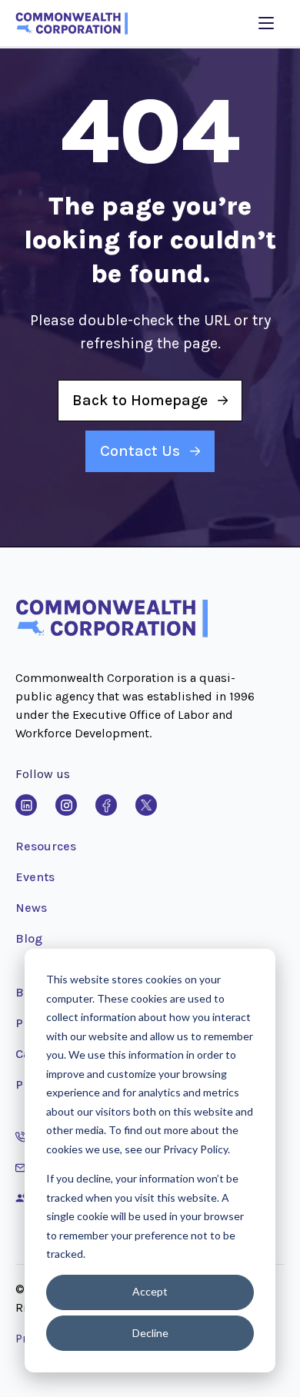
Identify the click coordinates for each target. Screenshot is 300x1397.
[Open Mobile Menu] (266, 23)
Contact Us (140, 451)
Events (35, 877)
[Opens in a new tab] (26, 805)
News (31, 907)
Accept (150, 1291)
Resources (45, 846)
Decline (150, 1332)
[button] (111, 634)
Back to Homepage (140, 400)
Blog (28, 938)
